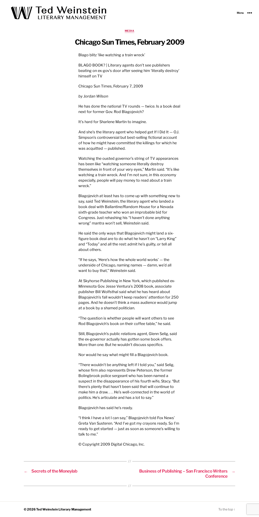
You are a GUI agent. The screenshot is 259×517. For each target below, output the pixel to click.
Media (129, 30)
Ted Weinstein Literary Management (63, 509)
